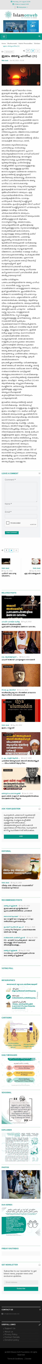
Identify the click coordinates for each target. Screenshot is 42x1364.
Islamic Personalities (25, 43)
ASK (21, 837)
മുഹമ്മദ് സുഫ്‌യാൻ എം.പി (13, 927)
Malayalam (22, 7)
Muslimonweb (12, 43)
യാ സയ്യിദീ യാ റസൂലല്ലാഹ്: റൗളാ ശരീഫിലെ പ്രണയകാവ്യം (18, 920)
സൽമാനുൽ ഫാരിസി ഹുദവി (14, 938)
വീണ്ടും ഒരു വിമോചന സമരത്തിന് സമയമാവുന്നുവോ (17, 887)
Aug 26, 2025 (33, 937)
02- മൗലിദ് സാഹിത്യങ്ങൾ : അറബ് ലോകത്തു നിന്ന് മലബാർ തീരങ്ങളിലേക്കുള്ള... (19, 942)
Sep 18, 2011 (35, 571)
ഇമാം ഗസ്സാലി (8, 728)
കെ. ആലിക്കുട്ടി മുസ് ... (10, 657)
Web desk (5, 60)
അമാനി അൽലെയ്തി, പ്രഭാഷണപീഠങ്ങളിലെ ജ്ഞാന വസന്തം (19, 626)
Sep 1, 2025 (31, 927)
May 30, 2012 (17, 725)
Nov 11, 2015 (23, 690)
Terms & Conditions (15, 1359)
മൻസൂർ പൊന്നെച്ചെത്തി (11, 794)
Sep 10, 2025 (26, 916)
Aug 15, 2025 (17, 883)
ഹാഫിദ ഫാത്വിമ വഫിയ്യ (11, 622)
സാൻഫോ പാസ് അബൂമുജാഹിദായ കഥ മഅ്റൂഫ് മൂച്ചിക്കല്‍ (19, 954)
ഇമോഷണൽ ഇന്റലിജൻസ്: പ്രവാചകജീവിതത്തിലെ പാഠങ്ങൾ (18, 910)
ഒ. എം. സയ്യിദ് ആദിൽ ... (11, 758)
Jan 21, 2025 (28, 793)
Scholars (37, 43)
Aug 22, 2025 (25, 950)
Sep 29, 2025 (25, 906)
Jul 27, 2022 (27, 758)
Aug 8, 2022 (27, 621)
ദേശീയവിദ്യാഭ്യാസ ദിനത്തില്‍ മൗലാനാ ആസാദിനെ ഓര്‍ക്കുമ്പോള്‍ (19, 694)
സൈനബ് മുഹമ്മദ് (11, 917)
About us (9, 1332)
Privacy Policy (11, 1334)
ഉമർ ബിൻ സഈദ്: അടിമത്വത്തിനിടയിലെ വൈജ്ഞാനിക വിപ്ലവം (20, 797)
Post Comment (12, 533)
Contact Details (12, 1337)
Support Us (10, 1328)
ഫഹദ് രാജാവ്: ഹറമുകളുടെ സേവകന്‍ (18, 660)
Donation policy (12, 1340)
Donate (28, 1359)
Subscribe (21, 1289)
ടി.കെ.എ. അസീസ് (9, 690)
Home (4, 44)
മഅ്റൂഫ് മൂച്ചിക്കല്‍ (10, 906)
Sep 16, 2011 (7, 571)
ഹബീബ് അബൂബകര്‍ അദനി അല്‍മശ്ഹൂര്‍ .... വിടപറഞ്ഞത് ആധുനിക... (20, 762)
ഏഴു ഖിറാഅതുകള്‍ (32, 574)
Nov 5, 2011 (25, 657)
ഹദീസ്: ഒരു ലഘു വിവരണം (9, 575)
